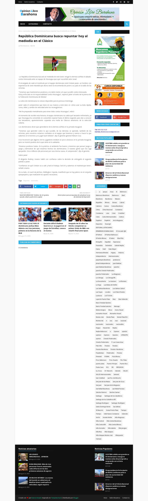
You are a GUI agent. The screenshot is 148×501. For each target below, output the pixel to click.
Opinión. (115, 335)
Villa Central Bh (101, 425)
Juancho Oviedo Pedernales (105, 271)
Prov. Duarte (113, 360)
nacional (123, 321)
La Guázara (112, 281)
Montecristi (99, 321)
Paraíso (115, 346)
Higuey (113, 253)
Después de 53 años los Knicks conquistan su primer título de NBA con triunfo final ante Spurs (79, 227)
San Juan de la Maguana (112, 385)
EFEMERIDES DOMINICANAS (104, 231)
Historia (121, 253)
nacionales (26, 31)
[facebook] (113, 2)
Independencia (101, 256)
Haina (98, 249)
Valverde (125, 414)
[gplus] (128, 2)
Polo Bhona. (116, 356)
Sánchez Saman (114, 392)
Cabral (122, 202)
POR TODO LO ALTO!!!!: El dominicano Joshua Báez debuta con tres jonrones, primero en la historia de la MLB (29, 228)
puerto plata (100, 364)
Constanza (118, 210)
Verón (98, 417)
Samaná (116, 374)
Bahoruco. (115, 195)
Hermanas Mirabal (102, 253)
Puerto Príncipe (112, 364)
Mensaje (117, 306)
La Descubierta (101, 281)
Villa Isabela (112, 428)
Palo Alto (99, 346)
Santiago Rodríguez (102, 403)
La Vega (98, 285)
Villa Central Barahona (114, 421)
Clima (98, 210)
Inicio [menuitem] (22, 24)
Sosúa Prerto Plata (112, 410)
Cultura (121, 217)
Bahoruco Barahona (102, 195)
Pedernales (110, 353)
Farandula (99, 245)
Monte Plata (110, 317)
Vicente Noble (107, 417)
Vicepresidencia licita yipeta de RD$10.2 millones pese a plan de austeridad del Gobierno (116, 162)
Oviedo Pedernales (110, 339)
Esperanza (116, 242)
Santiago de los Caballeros (113, 396)
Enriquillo (99, 242)
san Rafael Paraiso (118, 389)
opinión (124, 331)
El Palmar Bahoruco (111, 235)
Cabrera (98, 206)
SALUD (125, 371)
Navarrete (106, 328)
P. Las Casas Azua (117, 342)
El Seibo (111, 238)
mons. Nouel (119, 310)
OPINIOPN (124, 335)
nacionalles (120, 324)
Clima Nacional (107, 210)
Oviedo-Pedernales (102, 342)
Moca (110, 310)
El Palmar (99, 235)
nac (111, 321)
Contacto (40, 2)
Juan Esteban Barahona (103, 267)
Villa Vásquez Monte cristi (104, 435)
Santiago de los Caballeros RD (106, 399)
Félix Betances (24, 46)
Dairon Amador (37, 498)
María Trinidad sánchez (103, 306)
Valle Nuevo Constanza (111, 414)
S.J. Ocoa (99, 371)
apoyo (105, 192)
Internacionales (114, 256)
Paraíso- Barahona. (117, 349)
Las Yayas (99, 292)
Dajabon (99, 220)
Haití (104, 249)
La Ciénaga (99, 278)
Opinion (116, 331)
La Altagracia (116, 274)
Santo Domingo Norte (103, 407)
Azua (111, 192)
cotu (107, 213)
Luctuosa (99, 296)
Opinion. (107, 335)
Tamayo (123, 410)
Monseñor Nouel (115, 314)
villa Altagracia (119, 417)
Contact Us (126, 498)
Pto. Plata (123, 360)
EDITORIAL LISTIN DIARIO (104, 228)
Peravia (119, 353)
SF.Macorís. (99, 410)
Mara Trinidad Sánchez (103, 303)
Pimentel (99, 356)
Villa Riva (99, 432)
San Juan (98, 385)
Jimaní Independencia (103, 263)
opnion (98, 339)
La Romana (122, 281)
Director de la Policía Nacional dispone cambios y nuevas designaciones (117, 175)
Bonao (115, 202)
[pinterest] (124, 2)
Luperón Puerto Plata (103, 299)
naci (116, 321)
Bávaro (117, 199)
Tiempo (98, 414)
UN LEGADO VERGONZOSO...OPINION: (38, 455)
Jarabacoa (116, 260)
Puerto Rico (124, 364)
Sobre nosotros (29, 2)
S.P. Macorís (108, 371)
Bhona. (107, 202)
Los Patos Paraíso (119, 292)
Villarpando (119, 435)
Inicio (20, 2)
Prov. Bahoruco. (101, 360)
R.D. (107, 367)
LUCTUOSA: (108, 296)
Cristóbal (121, 213)
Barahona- (108, 199)
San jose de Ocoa (118, 382)
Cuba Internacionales (109, 217)
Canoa (106, 206)
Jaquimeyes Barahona (103, 260)
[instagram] (120, 2)
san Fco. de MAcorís (114, 378)
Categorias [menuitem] (33, 24)
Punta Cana (99, 367)
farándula (108, 245)
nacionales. (109, 324)
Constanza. (99, 213)
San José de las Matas (103, 382)
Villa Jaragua (122, 428)
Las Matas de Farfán (110, 285)
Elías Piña (120, 238)
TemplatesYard (56, 498)
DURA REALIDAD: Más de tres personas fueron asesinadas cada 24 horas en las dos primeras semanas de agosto (40, 467)
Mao (114, 299)
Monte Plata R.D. (122, 317)
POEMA (107, 356)
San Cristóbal (100, 378)
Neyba (115, 328)
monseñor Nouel (101, 314)
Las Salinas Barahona (103, 288)
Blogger (76, 498)
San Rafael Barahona (102, 389)
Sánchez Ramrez (101, 392)
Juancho (116, 267)
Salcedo (117, 371)
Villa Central (100, 421)
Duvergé (108, 224)
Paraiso (107, 346)
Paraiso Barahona (102, 349)
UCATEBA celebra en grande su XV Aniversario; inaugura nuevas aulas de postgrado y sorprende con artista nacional (117, 147)
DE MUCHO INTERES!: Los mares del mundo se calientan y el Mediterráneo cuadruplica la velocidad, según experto (41, 481)
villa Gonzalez (100, 428)
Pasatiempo (100, 353)
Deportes (26, 181)
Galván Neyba (119, 245)
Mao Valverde (123, 299)
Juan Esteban (117, 263)
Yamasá (98, 439)
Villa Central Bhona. (115, 425)
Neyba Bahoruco (101, 331)
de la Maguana (118, 220)
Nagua (98, 328)
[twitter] (117, 2)
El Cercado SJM (121, 231)
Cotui (113, 213)
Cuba (97, 217)
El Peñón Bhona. (101, 238)
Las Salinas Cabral (119, 288)
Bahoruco (123, 192)
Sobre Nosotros (114, 498)
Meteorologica (101, 310)
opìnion (98, 335)
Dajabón (107, 220)
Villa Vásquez (109, 432)
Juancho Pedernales (102, 274)
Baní (123, 195)
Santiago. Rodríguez (118, 403)
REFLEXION (119, 367)
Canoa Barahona (117, 206)
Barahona (99, 199)
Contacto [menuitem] (47, 24)
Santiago (99, 396)
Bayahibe (99, 202)
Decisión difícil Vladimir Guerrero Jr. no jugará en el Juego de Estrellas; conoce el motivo (55, 227)
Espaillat (107, 242)
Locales (107, 292)
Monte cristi (100, 317)
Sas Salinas (116, 407)
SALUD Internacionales (103, 374)
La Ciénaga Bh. (111, 278)
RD (113, 367)
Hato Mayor (112, 249)
